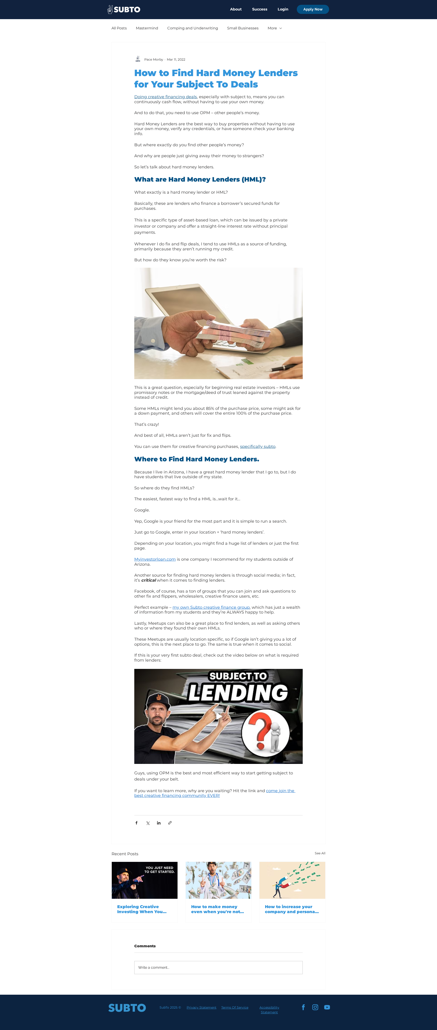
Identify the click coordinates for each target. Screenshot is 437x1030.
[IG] (315, 1007)
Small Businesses (243, 28)
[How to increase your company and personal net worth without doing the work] (292, 880)
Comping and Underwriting (192, 28)
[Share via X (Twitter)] (147, 823)
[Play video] (218, 716)
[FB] (303, 1007)
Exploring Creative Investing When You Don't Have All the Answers (140, 909)
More (272, 28)
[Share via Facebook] (136, 823)
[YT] (327, 1007)
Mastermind (147, 28)
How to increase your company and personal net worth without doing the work (290, 909)
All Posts (119, 28)
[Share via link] (170, 823)
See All (320, 853)
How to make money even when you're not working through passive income (215, 909)
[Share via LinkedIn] (159, 823)
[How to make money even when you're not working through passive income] (219, 880)
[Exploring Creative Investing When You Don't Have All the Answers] (145, 880)
